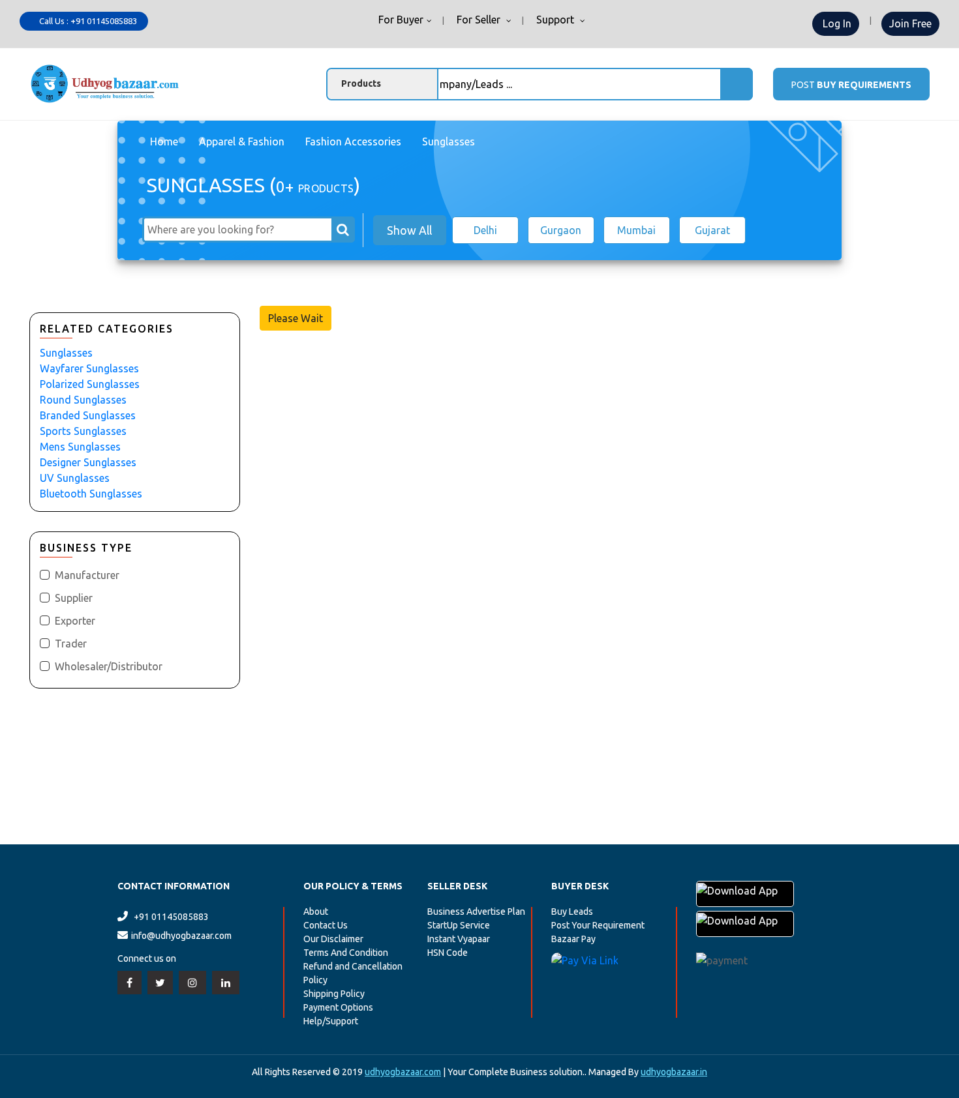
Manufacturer (87, 575)
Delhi (485, 230)
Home (164, 141)
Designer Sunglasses (88, 462)
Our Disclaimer (333, 939)
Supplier (74, 598)
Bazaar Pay (573, 939)
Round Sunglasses (83, 400)
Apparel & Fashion (241, 141)
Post (851, 85)
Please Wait (295, 318)
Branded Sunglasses (88, 415)
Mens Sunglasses (80, 447)
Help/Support (330, 1021)
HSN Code (447, 952)
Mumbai (636, 230)
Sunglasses (66, 353)
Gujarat (712, 230)
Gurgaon (560, 230)
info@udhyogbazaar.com (181, 935)
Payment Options (338, 1007)
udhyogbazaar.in (674, 1072)
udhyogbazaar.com (403, 1072)
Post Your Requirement (598, 925)
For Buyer (399, 20)
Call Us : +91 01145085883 (87, 20)
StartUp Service (458, 925)
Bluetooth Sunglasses (91, 493)
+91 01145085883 (171, 917)
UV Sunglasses (75, 478)
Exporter (75, 621)
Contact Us (325, 925)
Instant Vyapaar (458, 939)
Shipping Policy (334, 993)
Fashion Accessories (353, 141)
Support (555, 20)
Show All (409, 230)
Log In (835, 23)
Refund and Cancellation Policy (353, 973)
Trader (71, 643)
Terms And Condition (345, 952)
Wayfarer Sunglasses (89, 368)
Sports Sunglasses (83, 431)
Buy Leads (572, 911)
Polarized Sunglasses (90, 384)
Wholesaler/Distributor (108, 666)
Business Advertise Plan (476, 911)
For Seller (478, 20)
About (315, 911)
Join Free (910, 23)
